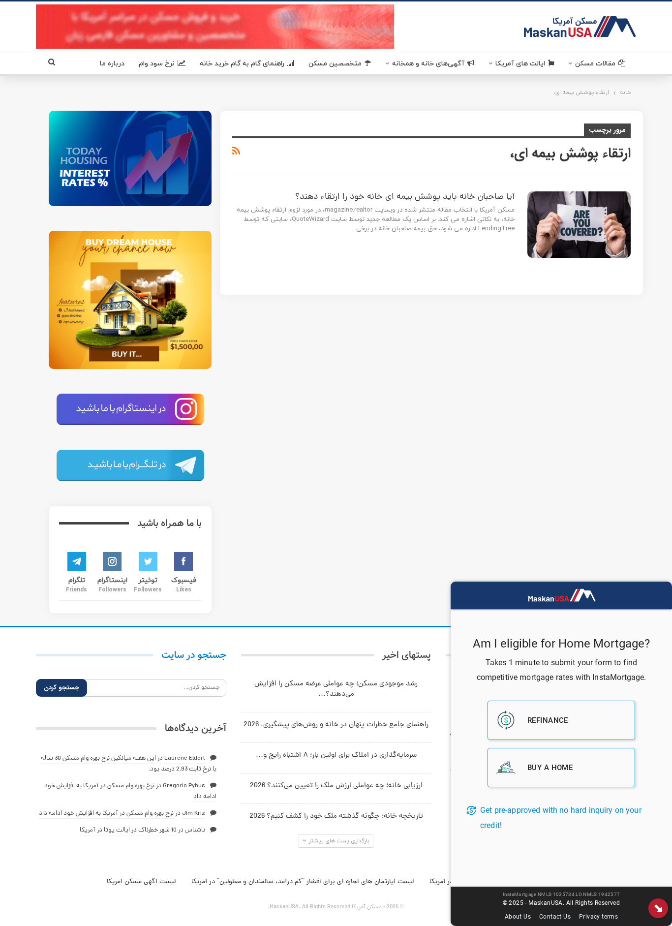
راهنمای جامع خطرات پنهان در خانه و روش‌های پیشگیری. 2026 (336, 725)
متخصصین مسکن (335, 63)
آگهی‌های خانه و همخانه (428, 63)
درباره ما (112, 63)
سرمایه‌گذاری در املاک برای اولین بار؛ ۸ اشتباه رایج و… (336, 755)
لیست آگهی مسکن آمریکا (141, 882)
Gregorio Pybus (184, 786)
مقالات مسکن (595, 63)
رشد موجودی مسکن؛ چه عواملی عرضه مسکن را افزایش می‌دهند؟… (336, 689)
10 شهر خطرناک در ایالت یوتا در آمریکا (128, 830)
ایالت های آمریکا (520, 63)
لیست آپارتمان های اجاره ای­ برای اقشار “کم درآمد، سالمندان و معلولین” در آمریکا (302, 882)
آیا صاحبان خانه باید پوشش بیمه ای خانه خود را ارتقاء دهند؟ (405, 197)
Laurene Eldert (184, 758)
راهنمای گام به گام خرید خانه (242, 63)
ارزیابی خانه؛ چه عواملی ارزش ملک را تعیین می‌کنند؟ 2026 (336, 786)
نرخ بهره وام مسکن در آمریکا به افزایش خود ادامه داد (106, 813)
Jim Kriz (193, 813)
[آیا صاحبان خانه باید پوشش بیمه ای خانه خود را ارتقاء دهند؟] (579, 224)
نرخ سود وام (157, 63)
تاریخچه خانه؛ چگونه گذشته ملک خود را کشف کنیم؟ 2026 (336, 816)
